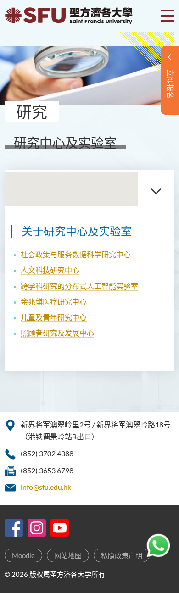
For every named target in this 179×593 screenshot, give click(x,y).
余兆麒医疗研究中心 (54, 301)
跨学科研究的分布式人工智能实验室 (79, 286)
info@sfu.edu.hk (46, 486)
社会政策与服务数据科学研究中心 (76, 254)
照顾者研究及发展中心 (57, 332)
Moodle (23, 555)
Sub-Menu (156, 189)
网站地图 (68, 555)
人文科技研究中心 (50, 270)
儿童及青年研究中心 (54, 317)
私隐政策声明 (121, 555)
